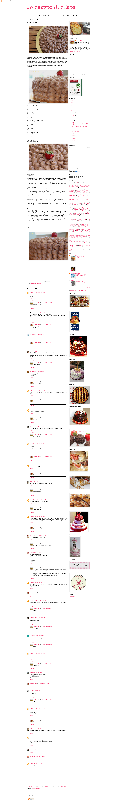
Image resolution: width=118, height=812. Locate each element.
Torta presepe (76, 241)
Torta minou (76, 238)
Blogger (72, 802)
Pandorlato (76, 217)
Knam (88, 205)
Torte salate (81, 245)
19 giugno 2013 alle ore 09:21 (38, 690)
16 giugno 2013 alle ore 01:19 (39, 582)
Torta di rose (84, 236)
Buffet (77, 187)
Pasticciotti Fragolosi (75, 129)
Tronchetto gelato (73, 246)
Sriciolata (78, 231)
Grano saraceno (76, 205)
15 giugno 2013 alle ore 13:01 (47, 324)
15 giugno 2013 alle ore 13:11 (47, 507)
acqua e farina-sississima (75, 273)
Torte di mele (81, 244)
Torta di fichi (83, 235)
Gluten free (84, 204)
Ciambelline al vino (85, 192)
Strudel (82, 231)
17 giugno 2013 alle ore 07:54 (43, 600)
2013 (72, 110)
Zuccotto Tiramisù (79, 249)
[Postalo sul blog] (45, 281)
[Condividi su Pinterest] (49, 281)
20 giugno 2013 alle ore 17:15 (39, 708)
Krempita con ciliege (76, 207)
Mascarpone (84, 210)
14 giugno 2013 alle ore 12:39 (39, 465)
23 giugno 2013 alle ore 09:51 (40, 737)
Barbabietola (72, 185)
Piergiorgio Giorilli (72, 223)
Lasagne (87, 207)
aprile (73, 135)
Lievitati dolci (77, 208)
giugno (73, 122)
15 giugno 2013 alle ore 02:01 (39, 516)
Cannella (81, 189)
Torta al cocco (85, 232)
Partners (59, 15)
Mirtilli (75, 213)
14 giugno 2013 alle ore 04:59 (39, 292)
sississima (32, 728)
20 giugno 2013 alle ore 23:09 (47, 699)
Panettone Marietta (78, 218)
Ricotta (75, 226)
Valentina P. (32, 535)
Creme (81, 198)
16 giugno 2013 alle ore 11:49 (44, 592)
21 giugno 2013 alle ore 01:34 (39, 728)
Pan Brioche (87, 215)
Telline (71, 232)
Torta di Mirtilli (78, 236)
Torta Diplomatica (75, 237)
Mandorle (71, 210)
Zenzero (81, 247)
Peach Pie (83, 220)
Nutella (77, 215)
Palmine (82, 215)
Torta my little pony (79, 240)
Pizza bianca (73, 224)
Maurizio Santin (33, 283)
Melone (82, 212)
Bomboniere (83, 186)
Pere (77, 221)
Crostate (71, 199)
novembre (74, 113)
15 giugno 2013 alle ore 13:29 (47, 543)
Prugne (87, 225)
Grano (71, 205)
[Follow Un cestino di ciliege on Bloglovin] (74, 171)
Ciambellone (72, 194)
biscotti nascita (77, 186)
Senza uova (86, 230)
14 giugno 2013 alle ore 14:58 (41, 481)
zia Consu (32, 371)
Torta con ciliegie (78, 234)
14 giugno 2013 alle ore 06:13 (39, 390)
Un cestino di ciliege (50, 7)
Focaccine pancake (74, 264)
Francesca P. (32, 617)
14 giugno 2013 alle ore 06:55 (39, 409)
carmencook (32, 672)
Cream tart (75, 198)
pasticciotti (75, 220)
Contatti (75, 15)
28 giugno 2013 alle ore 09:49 (39, 749)
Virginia (31, 426)
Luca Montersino (76, 209)
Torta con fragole (85, 234)
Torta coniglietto (71, 235)
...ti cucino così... (74, 266)
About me (34, 15)
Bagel (85, 184)
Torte (85, 243)
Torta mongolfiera (81, 238)
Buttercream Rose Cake (82, 187)
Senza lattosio (78, 230)
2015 (72, 107)
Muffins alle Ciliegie (75, 131)
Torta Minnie (71, 238)
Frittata (80, 203)
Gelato (75, 204)
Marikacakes (32, 334)
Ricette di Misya (74, 263)
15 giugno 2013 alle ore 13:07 (47, 434)
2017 (72, 104)
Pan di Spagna (71, 217)
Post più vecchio (63, 786)
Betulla (31, 635)
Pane (84, 217)
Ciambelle (78, 192)
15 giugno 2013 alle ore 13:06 (47, 399)
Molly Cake (81, 213)
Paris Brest (71, 219)
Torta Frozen (81, 237)
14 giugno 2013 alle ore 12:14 (40, 443)
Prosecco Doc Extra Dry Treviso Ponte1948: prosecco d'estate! (81, 275)
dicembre (73, 112)
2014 (72, 109)
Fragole (71, 203)
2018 (72, 102)
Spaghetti (70, 231)
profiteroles (83, 225)
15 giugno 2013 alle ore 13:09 (47, 473)
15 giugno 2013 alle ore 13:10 (47, 489)
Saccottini (72, 227)
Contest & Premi (67, 15)
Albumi (76, 182)
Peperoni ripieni (71, 221)
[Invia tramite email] (44, 281)
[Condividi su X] (46, 281)
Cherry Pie (78, 191)
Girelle (80, 204)
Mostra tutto (88, 287)
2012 (72, 142)
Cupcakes (78, 199)
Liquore (70, 209)
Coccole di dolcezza (33, 600)
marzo (73, 136)
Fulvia (31, 690)
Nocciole (82, 214)
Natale (77, 214)
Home (28, 15)
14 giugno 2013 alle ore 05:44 (39, 351)
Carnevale (78, 190)
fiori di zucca (82, 202)
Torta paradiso (85, 240)
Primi (79, 225)
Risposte (33, 300)
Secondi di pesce (71, 229)
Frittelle (84, 203)
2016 (72, 105)
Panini (83, 218)
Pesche (81, 221)
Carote (83, 190)
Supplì (86, 231)
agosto (73, 118)
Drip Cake (76, 200)
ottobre (73, 115)
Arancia (77, 184)
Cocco (84, 195)
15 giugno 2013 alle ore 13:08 (47, 456)
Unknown (32, 292)
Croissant (86, 198)
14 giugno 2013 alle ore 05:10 (39, 312)
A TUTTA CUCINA (74, 255)
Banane (89, 184)
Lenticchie (70, 208)
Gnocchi (88, 204)
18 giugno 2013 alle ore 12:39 (47, 608)
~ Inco (31, 552)
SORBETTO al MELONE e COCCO (80, 257)
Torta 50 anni (80, 232)
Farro (80, 200)
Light (83, 208)
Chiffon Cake (85, 191)
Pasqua (85, 219)
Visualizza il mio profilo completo (75, 51)
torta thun (74, 242)
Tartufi (89, 231)
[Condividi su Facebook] (48, 281)
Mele (78, 212)
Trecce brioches (87, 245)
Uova (84, 246)
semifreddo (77, 229)
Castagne (87, 190)
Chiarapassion (33, 481)
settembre (73, 117)
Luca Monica (32, 443)
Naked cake (73, 214)
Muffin (88, 213)
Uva (87, 246)
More (85, 213)
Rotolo (89, 226)
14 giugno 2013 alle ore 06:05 (39, 371)
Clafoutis (80, 195)
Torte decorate (39, 283)
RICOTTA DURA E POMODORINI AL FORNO (80, 267)
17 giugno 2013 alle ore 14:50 (40, 617)
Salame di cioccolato (78, 227)
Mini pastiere (71, 213)
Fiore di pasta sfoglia (74, 202)
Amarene (81, 182)
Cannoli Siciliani (87, 189)
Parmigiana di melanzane (78, 219)
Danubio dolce (84, 199)
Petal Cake (73, 128)
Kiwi (85, 205)
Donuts (72, 200)
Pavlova (79, 220)
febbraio (73, 138)
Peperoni (87, 220)
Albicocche (71, 182)
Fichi (83, 200)
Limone (86, 208)
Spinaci (74, 231)
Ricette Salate (51, 15)
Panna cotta (87, 218)
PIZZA (88, 223)
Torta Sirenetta (81, 241)
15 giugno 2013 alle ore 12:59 (47, 302)
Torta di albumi (77, 235)
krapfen (70, 207)
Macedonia (87, 209)
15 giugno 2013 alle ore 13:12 (47, 527)
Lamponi (82, 207)
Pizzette (78, 224)
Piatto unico (86, 221)
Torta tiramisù (80, 242)
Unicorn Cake (80, 246)
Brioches (71, 187)
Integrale (80, 205)
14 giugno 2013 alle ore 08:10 (39, 426)
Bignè (76, 185)
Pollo (87, 224)
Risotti (80, 226)
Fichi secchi (88, 200)
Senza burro (83, 229)
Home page (47, 786)
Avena (83, 184)
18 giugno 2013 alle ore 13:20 (44, 683)
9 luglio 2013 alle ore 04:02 (39, 763)
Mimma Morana (33, 499)
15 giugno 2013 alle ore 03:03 (40, 535)
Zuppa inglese (86, 249)
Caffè (72, 189)
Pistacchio (83, 223)
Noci (87, 214)
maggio (73, 133)
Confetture (79, 196)
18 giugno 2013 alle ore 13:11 (40, 672)
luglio (73, 120)
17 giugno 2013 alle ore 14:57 (38, 635)
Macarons (82, 209)
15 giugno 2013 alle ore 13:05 (47, 382)
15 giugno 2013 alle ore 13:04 (47, 362)
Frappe (76, 203)
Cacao (89, 187)
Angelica (73, 184)
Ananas (85, 182)
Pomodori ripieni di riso (72, 225)
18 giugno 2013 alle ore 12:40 (47, 626)
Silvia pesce (32, 737)
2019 (72, 100)
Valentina (32, 351)
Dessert (88, 199)
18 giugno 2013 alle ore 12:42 (47, 663)
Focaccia (87, 202)
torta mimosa (87, 237)
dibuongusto (32, 756)
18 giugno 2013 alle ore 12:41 (47, 644)
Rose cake (84, 226)
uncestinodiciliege (36, 302)
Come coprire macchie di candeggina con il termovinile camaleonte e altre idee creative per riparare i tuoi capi (82, 283)
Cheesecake (71, 191)
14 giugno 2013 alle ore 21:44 (42, 499)
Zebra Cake (76, 247)
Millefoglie (87, 212)
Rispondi (31, 298)
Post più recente (30, 786)
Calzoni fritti (76, 189)
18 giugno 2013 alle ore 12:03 (39, 653)
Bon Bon (87, 186)
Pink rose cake (78, 223)
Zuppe (70, 250)
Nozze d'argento (71, 215)
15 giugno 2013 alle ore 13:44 (47, 567)
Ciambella (71, 192)
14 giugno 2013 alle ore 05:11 (40, 334)
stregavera (32, 749)
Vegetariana (71, 247)
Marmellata (78, 210)
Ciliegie (79, 194)
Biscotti (80, 185)
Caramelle (72, 190)
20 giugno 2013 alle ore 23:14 (47, 720)
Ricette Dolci (42, 15)
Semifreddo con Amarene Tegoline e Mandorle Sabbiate (80, 124)
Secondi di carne (85, 227)
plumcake (82, 224)
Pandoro (81, 217)
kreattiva (72, 280)
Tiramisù (75, 232)
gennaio (73, 140)
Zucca (75, 249)
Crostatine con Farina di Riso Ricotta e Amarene (80, 126)
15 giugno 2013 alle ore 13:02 (47, 342)
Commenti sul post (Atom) (35, 788)
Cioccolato (72, 195)
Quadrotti (70, 226)
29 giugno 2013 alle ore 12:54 (40, 756)
